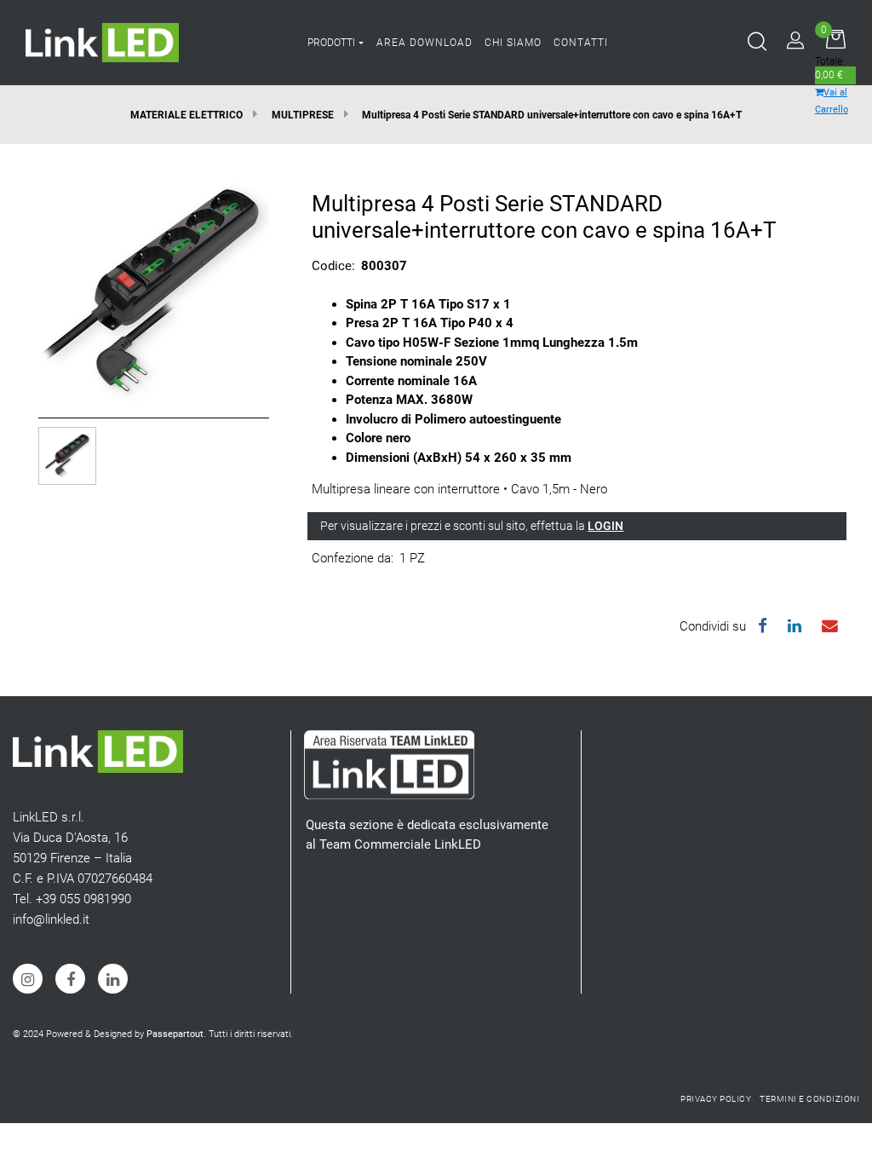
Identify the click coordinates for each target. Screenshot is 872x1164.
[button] (153, 292)
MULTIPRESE (303, 115)
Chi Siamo (513, 43)
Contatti (581, 43)
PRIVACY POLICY (715, 1098)
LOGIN (605, 526)
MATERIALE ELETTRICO (186, 115)
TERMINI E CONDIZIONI (809, 1098)
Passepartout (175, 1034)
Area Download (424, 43)
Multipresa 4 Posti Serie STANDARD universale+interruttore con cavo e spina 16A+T (552, 115)
